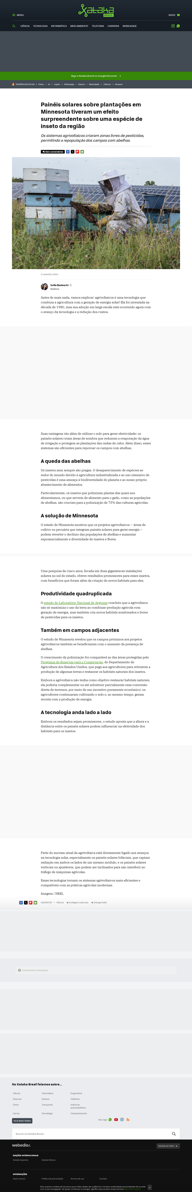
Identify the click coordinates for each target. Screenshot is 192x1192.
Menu (20, 15)
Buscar (174, 1134)
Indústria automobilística (78, 1106)
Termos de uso (77, 1178)
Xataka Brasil (96, 10)
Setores (46, 1098)
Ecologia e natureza (78, 902)
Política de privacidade (52, 1178)
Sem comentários (54, 151)
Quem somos (19, 1178)
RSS (128, 1119)
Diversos (17, 1098)
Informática (59, 26)
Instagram (173, 26)
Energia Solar (100, 902)
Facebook (68, 152)
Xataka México (49, 1159)
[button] (61, 285)
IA (49, 84)
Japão (57, 84)
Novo (172, 15)
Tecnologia (40, 26)
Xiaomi (81, 84)
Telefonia (98, 26)
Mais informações (132, 1189)
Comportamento (78, 1113)
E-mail (82, 152)
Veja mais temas (22, 1120)
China (41, 84)
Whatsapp (69, 84)
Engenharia (76, 1093)
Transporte (47, 1104)
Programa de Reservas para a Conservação (72, 662)
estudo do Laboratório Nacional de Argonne (76, 603)
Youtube (116, 1119)
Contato (103, 1178)
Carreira (113, 26)
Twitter (72, 152)
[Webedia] (21, 1145)
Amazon (119, 84)
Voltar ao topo (166, 1145)
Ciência (25, 26)
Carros (16, 1113)
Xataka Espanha (20, 1159)
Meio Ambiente (79, 26)
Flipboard (77, 152)
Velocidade (94, 84)
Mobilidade (130, 26)
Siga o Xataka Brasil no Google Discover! (94, 76)
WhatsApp (178, 26)
